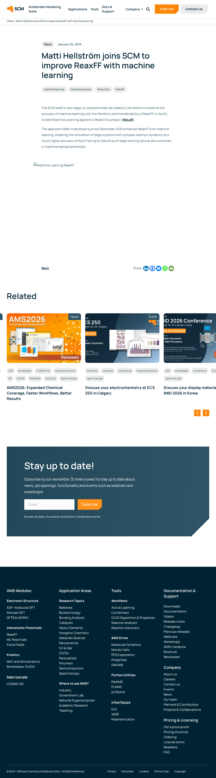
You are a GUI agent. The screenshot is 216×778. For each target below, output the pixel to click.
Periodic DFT (16, 612)
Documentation (175, 611)
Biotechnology (70, 612)
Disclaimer (128, 771)
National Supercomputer (77, 700)
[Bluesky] (158, 268)
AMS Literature (175, 647)
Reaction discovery (125, 628)
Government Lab (71, 695)
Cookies (144, 771)
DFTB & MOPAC (18, 617)
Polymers (66, 663)
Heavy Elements (71, 628)
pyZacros (118, 692)
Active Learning (122, 607)
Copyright (180, 771)
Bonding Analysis (71, 617)
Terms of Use (161, 771)
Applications (77, 9)
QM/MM (117, 665)
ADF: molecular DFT (21, 607)
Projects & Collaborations (182, 709)
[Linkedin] (146, 268)
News (168, 694)
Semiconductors (71, 668)
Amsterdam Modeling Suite (45, 9)
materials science (80, 89)
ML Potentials (17, 639)
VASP (115, 714)
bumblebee (24, 371)
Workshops (172, 641)
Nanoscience (68, 643)
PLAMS (116, 687)
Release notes (174, 621)
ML (10, 378)
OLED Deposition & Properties (133, 617)
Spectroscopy (69, 673)
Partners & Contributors (181, 704)
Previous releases (177, 631)
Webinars (170, 636)
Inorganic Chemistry (74, 633)
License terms (174, 742)
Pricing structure (176, 732)
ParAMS (117, 682)
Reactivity (103, 89)
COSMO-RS (43, 371)
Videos (169, 616)
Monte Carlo (120, 649)
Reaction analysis (124, 623)
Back (45, 268)
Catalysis (66, 623)
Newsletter (172, 657)
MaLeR (128, 119)
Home (10, 21)
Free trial (167, 9)
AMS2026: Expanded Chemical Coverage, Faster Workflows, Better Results (39, 393)
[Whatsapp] (165, 268)
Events (169, 689)
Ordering (170, 737)
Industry (65, 690)
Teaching (66, 710)
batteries (92, 371)
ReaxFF (120, 89)
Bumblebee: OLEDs (21, 666)
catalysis (108, 371)
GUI (114, 709)
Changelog (172, 626)
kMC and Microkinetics (23, 661)
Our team (170, 699)
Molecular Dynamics (126, 644)
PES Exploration (123, 655)
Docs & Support (108, 9)
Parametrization (123, 719)
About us (170, 674)
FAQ (167, 752)
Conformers (120, 612)
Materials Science (72, 638)
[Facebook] (152, 268)
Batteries (65, 607)
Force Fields (15, 644)
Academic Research (73, 705)
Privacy (112, 771)
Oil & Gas (65, 648)
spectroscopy (69, 378)
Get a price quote (176, 727)
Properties (119, 660)
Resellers (170, 747)
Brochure (170, 652)
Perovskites (67, 658)
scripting (50, 378)
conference (125, 371)
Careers (169, 679)
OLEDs (20, 378)
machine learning (54, 89)
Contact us (193, 9)
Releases (35, 378)
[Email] (171, 268)
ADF (10, 371)
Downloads (172, 606)
